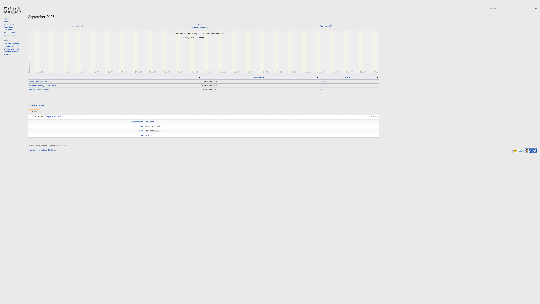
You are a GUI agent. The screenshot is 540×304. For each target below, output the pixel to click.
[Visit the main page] (12, 11)
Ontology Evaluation (11, 49)
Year (141, 135)
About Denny (9, 24)
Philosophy (8, 54)
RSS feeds (8, 30)
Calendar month (136, 122)
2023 (199, 25)
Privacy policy (32, 150)
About (348, 77)
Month (41, 105)
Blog (5, 19)
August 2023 (77, 26)
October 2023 (326, 26)
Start (141, 131)
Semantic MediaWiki (11, 52)
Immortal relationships (39, 89)
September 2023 (53, 116)
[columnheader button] (114, 77)
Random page (9, 32)
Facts (34, 111)
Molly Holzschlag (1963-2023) (42, 85)
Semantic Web (9, 46)
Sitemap (7, 22)
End (141, 126)
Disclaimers (52, 150)
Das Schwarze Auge (11, 43)
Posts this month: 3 (199, 28)
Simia (322, 81)
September (149, 122)
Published (259, 77)
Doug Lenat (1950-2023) (40, 81)
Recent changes (10, 35)
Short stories (8, 57)
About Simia (8, 27)
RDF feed (372, 116)
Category (33, 105)
